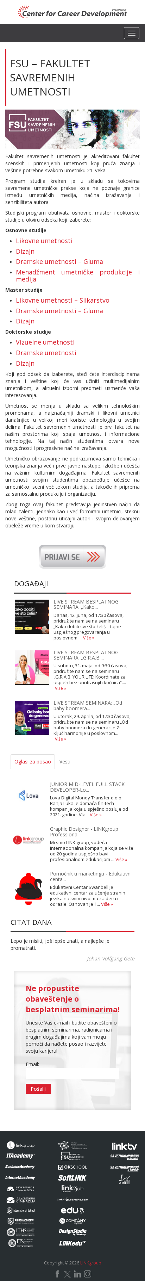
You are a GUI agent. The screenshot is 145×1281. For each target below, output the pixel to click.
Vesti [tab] (64, 761)
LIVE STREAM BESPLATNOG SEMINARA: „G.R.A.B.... (86, 655)
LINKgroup (90, 1263)
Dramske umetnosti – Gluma (59, 261)
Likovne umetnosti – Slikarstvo (62, 300)
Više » (88, 638)
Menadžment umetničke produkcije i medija (78, 275)
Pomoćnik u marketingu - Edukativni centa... (91, 876)
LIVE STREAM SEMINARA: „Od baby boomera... (87, 705)
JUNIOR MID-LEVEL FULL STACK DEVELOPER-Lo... (87, 787)
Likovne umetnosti (44, 240)
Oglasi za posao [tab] (32, 761)
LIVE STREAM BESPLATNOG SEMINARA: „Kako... (86, 604)
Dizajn (25, 251)
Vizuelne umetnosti (45, 342)
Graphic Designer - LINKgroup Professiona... (84, 831)
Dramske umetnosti (46, 352)
